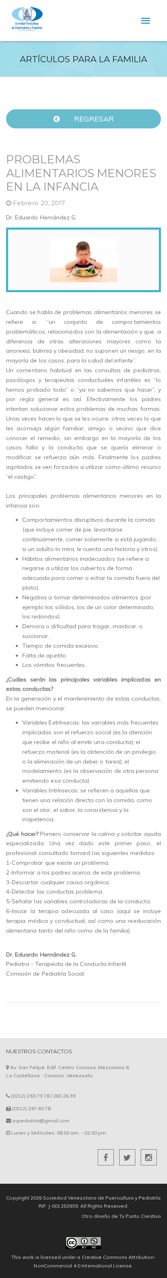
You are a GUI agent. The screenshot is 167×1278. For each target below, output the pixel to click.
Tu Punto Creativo (140, 1216)
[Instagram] (149, 1159)
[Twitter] (128, 1159)
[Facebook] (106, 1159)
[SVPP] (26, 10)
